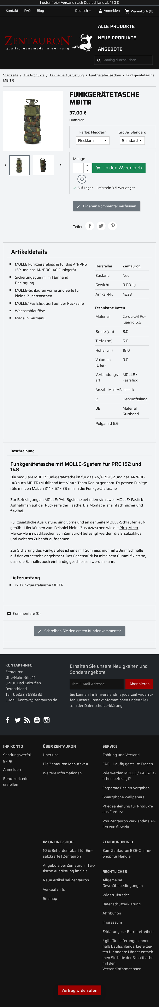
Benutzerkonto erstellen (15, 781)
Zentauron (132, 266)
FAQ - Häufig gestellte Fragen (127, 764)
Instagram (46, 720)
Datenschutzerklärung (121, 904)
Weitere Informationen (62, 773)
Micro (133, 528)
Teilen (89, 225)
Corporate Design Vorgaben (126, 788)
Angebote (110, 49)
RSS (27, 720)
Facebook (8, 720)
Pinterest (112, 225)
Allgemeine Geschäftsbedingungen (122, 883)
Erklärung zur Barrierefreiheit (128, 932)
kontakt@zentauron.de (37, 700)
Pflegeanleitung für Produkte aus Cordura (127, 809)
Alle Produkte (116, 26)
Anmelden (12, 769)
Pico (123, 528)
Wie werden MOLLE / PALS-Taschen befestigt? (129, 776)
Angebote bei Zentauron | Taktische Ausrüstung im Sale (69, 868)
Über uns (51, 755)
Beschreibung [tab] (23, 451)
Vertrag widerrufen (79, 990)
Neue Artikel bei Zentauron (66, 880)
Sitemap (50, 898)
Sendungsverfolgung (17, 757)
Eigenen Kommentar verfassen (109, 206)
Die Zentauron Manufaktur (65, 764)
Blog (40, 10)
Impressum (112, 922)
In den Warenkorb (119, 167)
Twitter (17, 720)
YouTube (37, 720)
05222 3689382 (27, 694)
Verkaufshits (54, 889)
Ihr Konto (13, 746)
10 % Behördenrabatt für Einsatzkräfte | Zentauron (68, 853)
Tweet (101, 225)
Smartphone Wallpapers (123, 797)
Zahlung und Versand (121, 755)
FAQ (27, 10)
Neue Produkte (117, 37)
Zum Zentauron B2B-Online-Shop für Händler (127, 853)
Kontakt (12, 10)
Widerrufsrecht (115, 895)
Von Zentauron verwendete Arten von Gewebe (129, 824)
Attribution (111, 913)
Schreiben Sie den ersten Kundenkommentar (82, 631)
